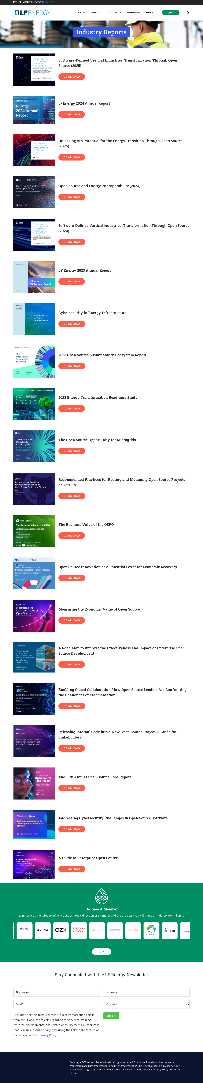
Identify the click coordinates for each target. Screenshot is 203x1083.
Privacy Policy (48, 1035)
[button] (71, 76)
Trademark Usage (80, 1069)
